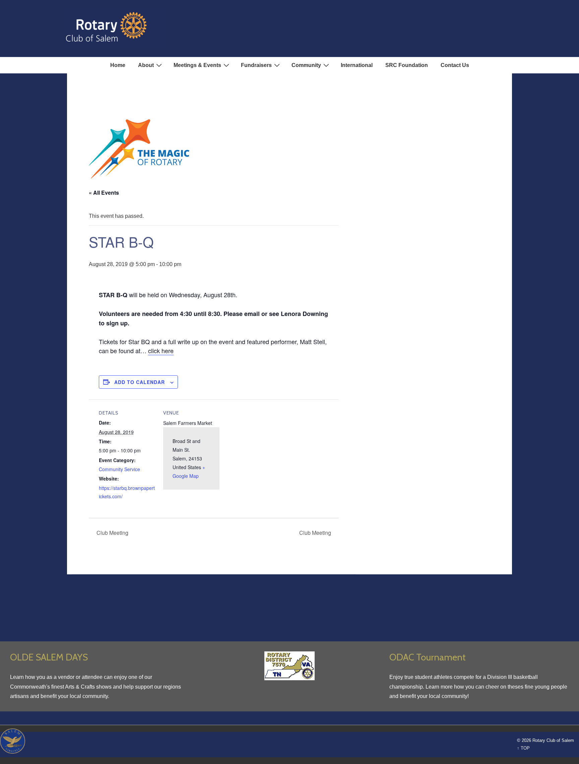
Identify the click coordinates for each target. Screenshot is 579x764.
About (146, 65)
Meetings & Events (197, 65)
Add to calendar (139, 382)
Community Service (119, 469)
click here (161, 350)
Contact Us (455, 65)
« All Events (104, 192)
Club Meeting (111, 532)
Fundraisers (256, 65)
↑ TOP (523, 748)
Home (117, 65)
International (357, 65)
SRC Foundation (406, 65)
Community (306, 65)
